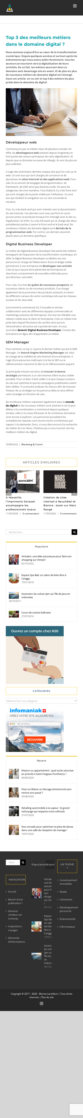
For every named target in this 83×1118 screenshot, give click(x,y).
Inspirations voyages (15, 928)
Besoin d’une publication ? (15, 901)
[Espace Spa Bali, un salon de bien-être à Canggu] (14, 575)
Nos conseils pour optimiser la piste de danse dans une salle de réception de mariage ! (47, 828)
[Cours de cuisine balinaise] (14, 612)
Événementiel (67, 919)
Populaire (41, 546)
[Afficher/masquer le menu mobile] (75, 6)
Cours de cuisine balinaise (36, 612)
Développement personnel (67, 909)
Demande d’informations (16, 939)
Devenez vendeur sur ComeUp (15, 914)
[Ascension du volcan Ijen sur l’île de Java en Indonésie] (14, 593)
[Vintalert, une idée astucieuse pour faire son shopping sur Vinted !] (14, 556)
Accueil (12, 891)
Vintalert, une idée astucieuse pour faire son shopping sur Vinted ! (46, 558)
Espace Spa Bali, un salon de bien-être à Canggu (43, 576)
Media (63, 891)
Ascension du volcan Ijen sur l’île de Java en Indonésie (45, 595)
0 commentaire (31, 513)
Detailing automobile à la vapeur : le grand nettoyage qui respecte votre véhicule (45, 809)
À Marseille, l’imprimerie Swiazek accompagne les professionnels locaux (23, 482)
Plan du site (47, 997)
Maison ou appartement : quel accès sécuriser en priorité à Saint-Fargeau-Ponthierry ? (47, 772)
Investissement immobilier (67, 882)
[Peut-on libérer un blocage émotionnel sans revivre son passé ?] (14, 789)
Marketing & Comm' (32, 444)
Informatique (67, 926)
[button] (9, 493)
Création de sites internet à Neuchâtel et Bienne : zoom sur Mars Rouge (60, 482)
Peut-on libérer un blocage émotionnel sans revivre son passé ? (46, 790)
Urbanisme (66, 899)
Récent (41, 760)
